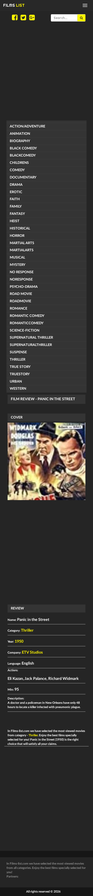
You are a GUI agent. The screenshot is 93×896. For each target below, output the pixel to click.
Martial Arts (22, 243)
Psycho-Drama (24, 286)
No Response (22, 272)
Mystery (17, 265)
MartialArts (22, 250)
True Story (20, 367)
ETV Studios (32, 652)
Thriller (17, 359)
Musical (17, 257)
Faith (15, 199)
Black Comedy (23, 148)
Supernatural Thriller (31, 337)
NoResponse (21, 279)
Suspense (18, 352)
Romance (18, 308)
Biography (20, 141)
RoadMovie (20, 301)
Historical (20, 228)
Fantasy (17, 213)
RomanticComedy (26, 323)
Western (18, 388)
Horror (17, 235)
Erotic (16, 192)
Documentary (23, 177)
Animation (20, 133)
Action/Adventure (27, 126)
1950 (19, 641)
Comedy (17, 170)
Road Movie (21, 294)
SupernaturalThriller (31, 345)
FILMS (14, 5)
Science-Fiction (24, 330)
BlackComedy (23, 155)
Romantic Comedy (27, 316)
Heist (14, 221)
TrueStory (20, 374)
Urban (16, 381)
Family (16, 206)
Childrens (19, 162)
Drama (16, 184)
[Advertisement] (46, 71)
